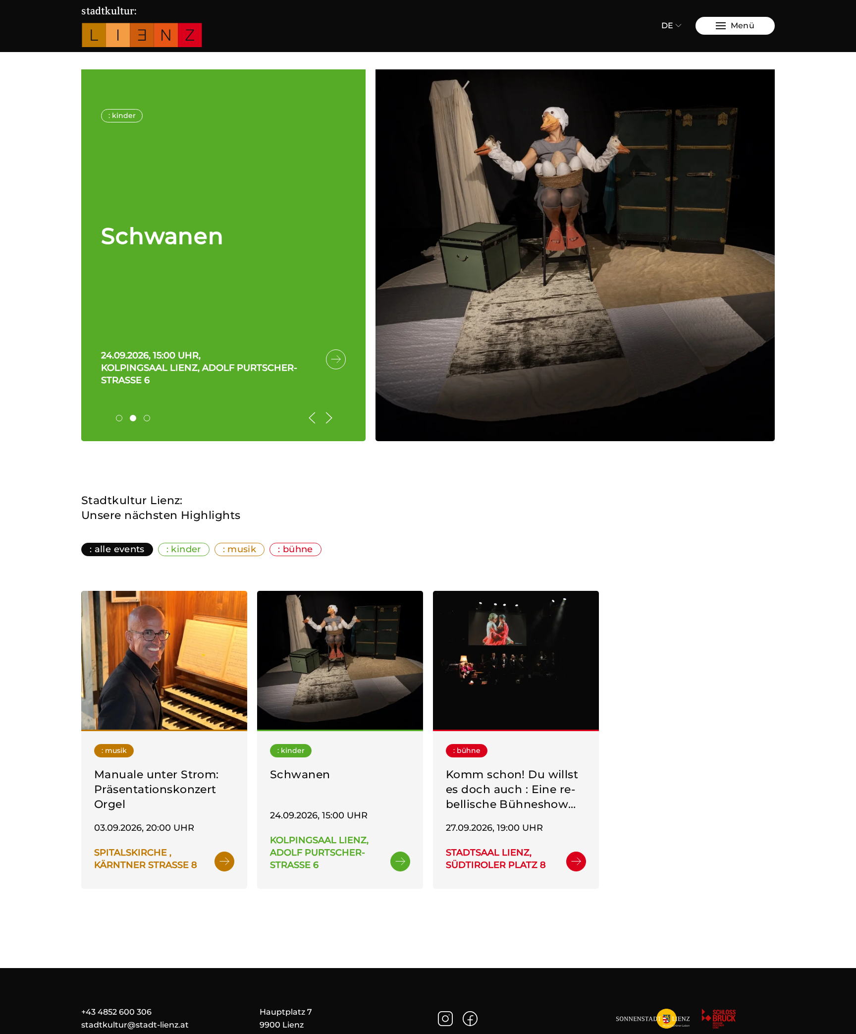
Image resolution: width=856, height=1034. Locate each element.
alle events (120, 549)
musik (241, 549)
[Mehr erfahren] (164, 659)
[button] (735, 26)
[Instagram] (445, 1018)
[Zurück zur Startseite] (143, 26)
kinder (186, 549)
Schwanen (162, 235)
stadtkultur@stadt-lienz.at (135, 1025)
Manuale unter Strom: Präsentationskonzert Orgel (156, 789)
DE (667, 25)
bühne (298, 549)
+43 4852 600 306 (116, 1012)
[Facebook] (470, 1018)
